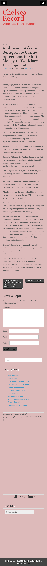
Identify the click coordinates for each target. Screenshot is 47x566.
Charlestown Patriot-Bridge (18, 381)
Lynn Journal (13, 393)
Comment (7, 307)
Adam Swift (8, 68)
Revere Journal (14, 402)
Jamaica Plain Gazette (16, 390)
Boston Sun (12, 378)
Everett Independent (16, 387)
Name (5, 331)
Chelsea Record (15, 15)
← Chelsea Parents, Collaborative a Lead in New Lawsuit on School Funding (12, 284)
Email (5, 337)
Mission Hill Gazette (15, 396)
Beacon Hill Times (15, 375)
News (5, 45)
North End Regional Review (18, 399)
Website (6, 343)
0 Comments (28, 68)
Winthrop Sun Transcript (17, 405)
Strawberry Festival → (35, 281)
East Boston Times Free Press (20, 384)
